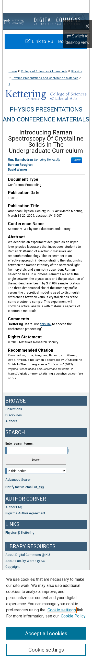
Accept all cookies (46, 633)
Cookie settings (62, 610)
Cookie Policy (73, 616)
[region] (46, 616)
